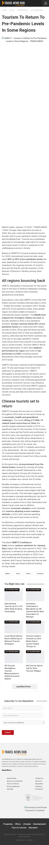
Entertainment (39, 824)
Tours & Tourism (19, 828)
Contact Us (39, 778)
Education (33, 828)
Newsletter (39, 784)
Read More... (7, 770)
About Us (38, 781)
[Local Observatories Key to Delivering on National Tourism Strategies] (14, 627)
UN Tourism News (12, 589)
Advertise (38, 786)
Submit (8, 732)
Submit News (11, 778)
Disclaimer (39, 789)
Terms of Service (13, 784)
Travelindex (29, 840)
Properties (8, 824)
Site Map (10, 789)
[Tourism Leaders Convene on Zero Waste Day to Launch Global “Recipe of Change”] (35, 627)
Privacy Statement (13, 786)
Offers (18, 824)
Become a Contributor (15, 781)
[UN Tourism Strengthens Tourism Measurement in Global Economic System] (14, 656)
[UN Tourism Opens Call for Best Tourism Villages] (35, 656)
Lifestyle (27, 824)
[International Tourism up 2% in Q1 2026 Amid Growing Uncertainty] (14, 594)
